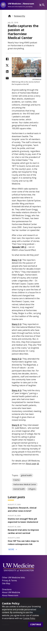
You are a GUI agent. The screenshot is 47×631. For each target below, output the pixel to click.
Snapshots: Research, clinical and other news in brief (22, 509)
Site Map (6, 583)
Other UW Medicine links (13, 577)
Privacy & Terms (9, 580)
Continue (35, 624)
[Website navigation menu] (3, 5)
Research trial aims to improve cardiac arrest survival (23, 531)
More (12, 549)
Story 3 (15, 358)
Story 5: (15, 425)
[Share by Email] (7, 78)
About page (31, 463)
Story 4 (15, 390)
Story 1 (15, 260)
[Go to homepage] (9, 16)
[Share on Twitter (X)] (7, 65)
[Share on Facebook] (7, 59)
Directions (7, 589)
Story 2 (15, 324)
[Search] (43, 5)
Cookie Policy (29, 618)
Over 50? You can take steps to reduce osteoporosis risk (23, 543)
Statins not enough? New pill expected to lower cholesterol (23, 520)
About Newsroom (10, 595)
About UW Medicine (11, 592)
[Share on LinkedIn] (7, 71)
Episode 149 (18, 247)
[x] (40, 5)
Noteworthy (19, 16)
